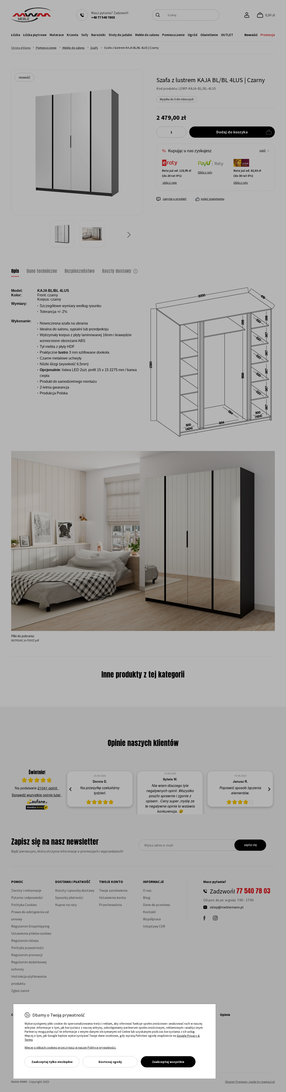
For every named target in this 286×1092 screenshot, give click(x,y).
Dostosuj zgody (110, 1062)
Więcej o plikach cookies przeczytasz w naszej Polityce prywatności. (70, 1047)
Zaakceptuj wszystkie (168, 1062)
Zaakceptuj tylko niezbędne (52, 1062)
